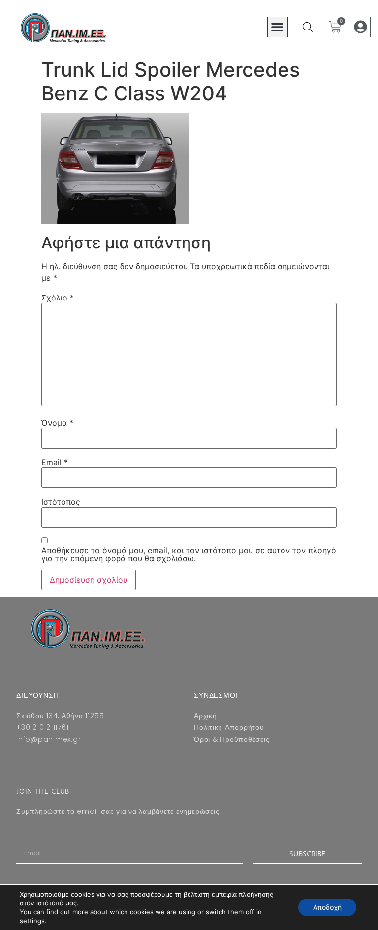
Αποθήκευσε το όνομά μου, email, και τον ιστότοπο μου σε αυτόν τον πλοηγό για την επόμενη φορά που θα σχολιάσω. (188, 554)
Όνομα (57, 423)
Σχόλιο (57, 297)
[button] (277, 27)
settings (32, 921)
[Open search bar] (308, 26)
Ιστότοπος (60, 502)
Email (54, 462)
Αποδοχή (327, 907)
